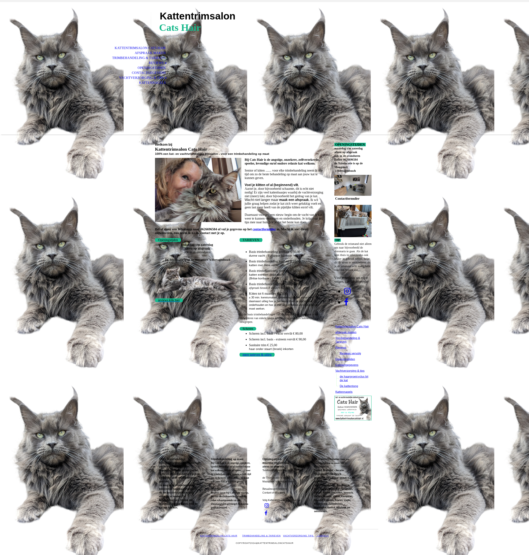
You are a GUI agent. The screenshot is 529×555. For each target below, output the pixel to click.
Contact (322, 536)
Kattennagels (152, 82)
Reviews (156, 63)
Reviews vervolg (350, 353)
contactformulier (264, 229)
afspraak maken (150, 53)
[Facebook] (346, 302)
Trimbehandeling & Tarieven (139, 58)
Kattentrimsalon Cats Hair (140, 48)
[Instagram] (347, 291)
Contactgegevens (149, 72)
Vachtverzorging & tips (141, 77)
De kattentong (349, 386)
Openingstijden (152, 68)
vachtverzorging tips (298, 536)
